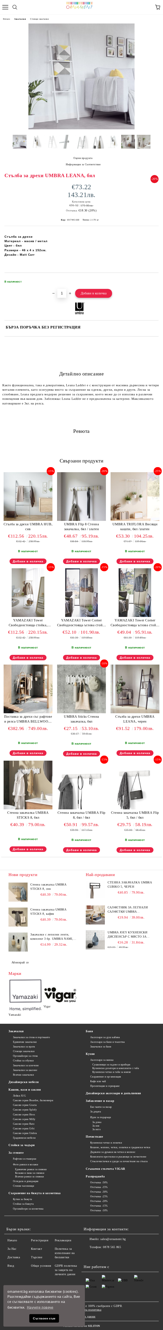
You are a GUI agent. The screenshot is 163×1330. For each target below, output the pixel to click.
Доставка (13, 1257)
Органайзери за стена (25, 1055)
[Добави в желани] (152, 279)
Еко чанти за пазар (101, 1106)
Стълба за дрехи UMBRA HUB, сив (28, 526)
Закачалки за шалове (25, 1070)
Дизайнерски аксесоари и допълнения (113, 1093)
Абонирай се (20, 962)
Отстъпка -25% (99, 1196)
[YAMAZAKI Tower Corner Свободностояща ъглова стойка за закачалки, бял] (81, 616)
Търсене (36, 1257)
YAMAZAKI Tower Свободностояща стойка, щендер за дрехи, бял (28, 623)
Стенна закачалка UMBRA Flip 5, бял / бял (135, 815)
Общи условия (41, 1265)
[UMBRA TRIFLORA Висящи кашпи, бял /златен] (135, 520)
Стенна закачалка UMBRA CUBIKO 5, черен (130, 884)
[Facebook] (89, 1255)
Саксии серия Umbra (25, 1133)
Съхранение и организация (105, 1076)
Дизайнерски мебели (23, 1082)
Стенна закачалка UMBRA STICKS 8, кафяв (48, 911)
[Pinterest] (107, 1255)
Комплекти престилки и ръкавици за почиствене (118, 1156)
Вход (10, 1265)
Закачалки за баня (100, 1046)
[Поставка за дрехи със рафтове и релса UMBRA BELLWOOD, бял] (28, 712)
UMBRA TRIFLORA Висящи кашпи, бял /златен (135, 526)
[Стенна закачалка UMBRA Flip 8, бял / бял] (81, 808)
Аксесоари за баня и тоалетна (107, 1041)
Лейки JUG (19, 1095)
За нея (96, 1125)
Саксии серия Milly (24, 1119)
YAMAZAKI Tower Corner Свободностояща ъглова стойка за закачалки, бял (81, 623)
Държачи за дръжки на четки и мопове (112, 1152)
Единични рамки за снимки (31, 1169)
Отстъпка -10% (99, 1210)
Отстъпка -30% (99, 1191)
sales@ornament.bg (113, 1239)
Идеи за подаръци (100, 1117)
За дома (96, 1122)
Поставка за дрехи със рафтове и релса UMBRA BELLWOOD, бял (28, 720)
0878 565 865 (112, 1247)
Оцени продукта (82, 158)
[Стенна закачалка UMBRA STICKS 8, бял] (28, 808)
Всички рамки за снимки (29, 1176)
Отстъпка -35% (99, 1187)
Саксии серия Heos (24, 1114)
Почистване (94, 1136)
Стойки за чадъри (21, 1145)
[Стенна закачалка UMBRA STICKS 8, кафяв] (18, 917)
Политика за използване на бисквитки (65, 1253)
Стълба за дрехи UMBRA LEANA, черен (135, 719)
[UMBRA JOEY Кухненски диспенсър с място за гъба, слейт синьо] (95, 939)
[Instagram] (98, 1255)
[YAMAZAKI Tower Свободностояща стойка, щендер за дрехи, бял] (28, 616)
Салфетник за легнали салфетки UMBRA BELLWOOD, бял (128, 910)
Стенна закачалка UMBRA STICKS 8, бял (28, 815)
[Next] (75, 998)
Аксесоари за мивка (102, 1059)
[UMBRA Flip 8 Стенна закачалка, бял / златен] (81, 520)
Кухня (90, 1053)
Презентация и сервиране (104, 1085)
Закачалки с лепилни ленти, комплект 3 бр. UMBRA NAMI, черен (51, 937)
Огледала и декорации (25, 1181)
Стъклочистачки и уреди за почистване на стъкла (119, 1161)
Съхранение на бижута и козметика (34, 1193)
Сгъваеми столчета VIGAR (105, 1168)
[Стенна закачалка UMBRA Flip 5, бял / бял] (135, 808)
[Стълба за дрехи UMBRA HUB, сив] (28, 520)
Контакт (36, 1248)
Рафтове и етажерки (24, 1158)
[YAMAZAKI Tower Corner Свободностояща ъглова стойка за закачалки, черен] (135, 616)
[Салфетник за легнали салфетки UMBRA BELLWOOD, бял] (95, 914)
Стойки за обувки (23, 1060)
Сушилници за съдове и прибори (111, 1064)
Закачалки (20, 19)
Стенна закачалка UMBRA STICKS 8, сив (48, 886)
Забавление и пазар (100, 1100)
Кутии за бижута (22, 1199)
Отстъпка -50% (99, 1182)
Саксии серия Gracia (25, 1105)
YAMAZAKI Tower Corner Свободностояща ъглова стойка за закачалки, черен (135, 623)
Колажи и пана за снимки (29, 1172)
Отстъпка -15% (99, 1205)
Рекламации (63, 1240)
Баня (89, 1031)
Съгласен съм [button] (44, 1318)
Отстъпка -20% (99, 1201)
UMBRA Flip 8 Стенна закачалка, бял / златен (81, 526)
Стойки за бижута (23, 1203)
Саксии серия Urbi (23, 1128)
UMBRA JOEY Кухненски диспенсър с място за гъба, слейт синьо (127, 935)
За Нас (11, 1248)
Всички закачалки (23, 1074)
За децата (95, 1111)
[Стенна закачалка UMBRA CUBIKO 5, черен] (95, 890)
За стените (16, 1152)
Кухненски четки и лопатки (106, 1142)
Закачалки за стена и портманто (31, 1037)
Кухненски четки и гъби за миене (111, 1072)
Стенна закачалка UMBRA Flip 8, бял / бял (81, 815)
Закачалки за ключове (26, 1065)
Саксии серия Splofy (25, 1109)
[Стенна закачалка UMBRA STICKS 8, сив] (18, 892)
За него (96, 1129)
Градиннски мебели (24, 1137)
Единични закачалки (25, 1041)
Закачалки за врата (24, 1046)
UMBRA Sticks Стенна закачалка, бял (81, 719)
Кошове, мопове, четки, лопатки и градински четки (120, 1147)
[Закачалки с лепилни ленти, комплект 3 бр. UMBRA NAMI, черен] (18, 942)
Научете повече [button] (40, 1307)
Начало (6, 19)
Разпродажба (95, 1176)
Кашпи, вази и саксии (24, 1089)
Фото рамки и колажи (25, 1164)
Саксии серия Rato (23, 1123)
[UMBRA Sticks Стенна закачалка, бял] (81, 712)
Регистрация (39, 1240)
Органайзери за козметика (28, 1208)
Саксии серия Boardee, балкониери (33, 1100)
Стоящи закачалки (39, 19)
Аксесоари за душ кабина (105, 1037)
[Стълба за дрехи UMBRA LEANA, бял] (81, 128)
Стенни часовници (23, 1185)
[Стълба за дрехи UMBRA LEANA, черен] (135, 712)
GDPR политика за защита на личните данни (66, 1270)
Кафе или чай (98, 1081)
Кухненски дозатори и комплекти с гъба (115, 1068)
